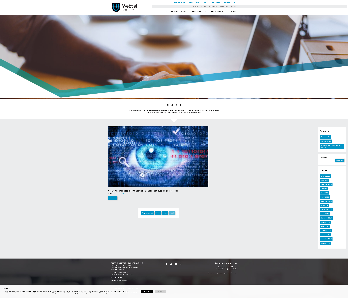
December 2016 (326, 218)
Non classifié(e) (326, 141)
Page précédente (148, 213)
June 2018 (324, 205)
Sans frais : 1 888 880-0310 (120, 272)
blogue (203, 6)
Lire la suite (112, 198)
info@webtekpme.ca (117, 277)
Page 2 (165, 213)
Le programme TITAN (198, 12)
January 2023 (325, 176)
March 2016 (325, 226)
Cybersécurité (325, 137)
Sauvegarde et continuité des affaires (330, 146)
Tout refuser (160, 291)
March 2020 (325, 197)
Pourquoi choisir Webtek (176, 12)
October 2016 (325, 222)
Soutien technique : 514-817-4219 (122, 274)
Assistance (224, 6)
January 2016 (325, 235)
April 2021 (324, 180)
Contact (232, 12)
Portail (233, 6)
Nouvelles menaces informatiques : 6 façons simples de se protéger (143, 190)
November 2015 (326, 239)
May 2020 (324, 189)
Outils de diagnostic (217, 12)
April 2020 (324, 193)
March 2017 (325, 214)
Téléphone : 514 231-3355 (119, 269)
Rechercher (323, 157)
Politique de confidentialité (119, 281)
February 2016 (326, 231)
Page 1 (158, 213)
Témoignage (213, 6)
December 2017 (326, 210)
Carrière (195, 6)
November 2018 (326, 201)
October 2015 (325, 243)
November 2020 (326, 184)
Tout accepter (146, 291)
